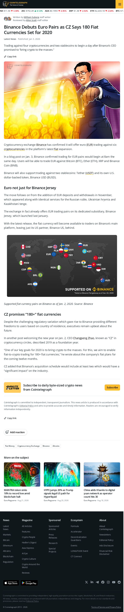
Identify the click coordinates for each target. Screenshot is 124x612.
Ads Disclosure (106, 545)
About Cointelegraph (106, 528)
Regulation (8, 561)
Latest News (10, 39)
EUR (89, 144)
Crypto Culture (29, 558)
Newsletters (105, 534)
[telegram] (97, 582)
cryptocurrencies (14, 149)
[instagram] (108, 582)
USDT (89, 173)
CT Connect (76, 556)
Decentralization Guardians (78, 538)
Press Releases (53, 536)
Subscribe (112, 387)
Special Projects (52, 550)
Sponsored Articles (54, 528)
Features (26, 531)
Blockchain (8, 556)
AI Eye (25, 553)
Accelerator (76, 531)
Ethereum (8, 545)
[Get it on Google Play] (29, 583)
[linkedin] (92, 582)
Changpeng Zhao (83, 338)
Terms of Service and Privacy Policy (106, 607)
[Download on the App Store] (11, 583)
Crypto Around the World (31, 566)
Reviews (26, 572)
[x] (86, 582)
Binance (41, 144)
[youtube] (114, 582)
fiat (56, 149)
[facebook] (103, 582)
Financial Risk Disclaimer (105, 552)
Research (53, 543)
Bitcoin (6, 540)
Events (74, 545)
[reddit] (119, 582)
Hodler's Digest (29, 542)
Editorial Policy (27, 405)
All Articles (27, 526)
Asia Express (28, 547)
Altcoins (7, 551)
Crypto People (28, 537)
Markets (7, 534)
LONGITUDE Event (79, 551)
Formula (75, 526)
